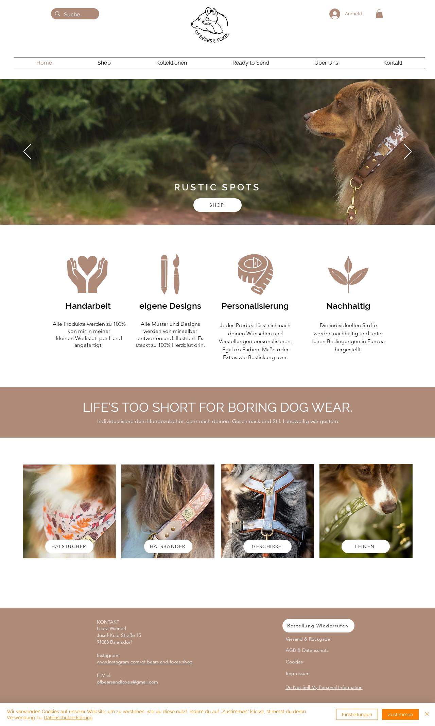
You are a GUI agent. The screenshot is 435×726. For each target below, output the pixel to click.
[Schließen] (427, 714)
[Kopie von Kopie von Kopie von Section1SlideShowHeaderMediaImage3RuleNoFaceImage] (205, 208)
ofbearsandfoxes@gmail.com (127, 682)
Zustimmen (400, 714)
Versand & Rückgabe (308, 639)
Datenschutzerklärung (68, 717)
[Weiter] (408, 152)
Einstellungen (357, 714)
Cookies (294, 662)
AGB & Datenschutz (307, 650)
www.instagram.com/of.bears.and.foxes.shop (145, 662)
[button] (379, 13)
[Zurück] (27, 152)
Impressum (298, 673)
